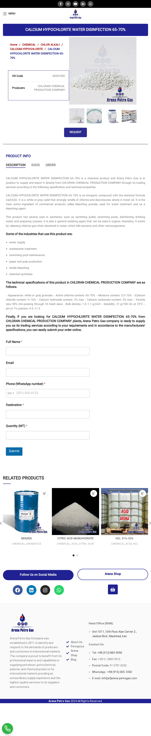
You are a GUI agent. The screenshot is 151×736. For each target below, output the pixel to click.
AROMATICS (33, 544)
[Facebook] (18, 590)
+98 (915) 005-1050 (119, 672)
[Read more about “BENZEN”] (44, 493)
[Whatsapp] (59, 590)
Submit (14, 451)
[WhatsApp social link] (90, 4)
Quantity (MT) (16, 426)
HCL (135, 544)
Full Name (14, 342)
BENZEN (26, 539)
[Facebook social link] (61, 4)
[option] (103, 71)
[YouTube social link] (75, 4)
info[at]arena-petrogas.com (119, 678)
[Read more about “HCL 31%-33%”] (142, 493)
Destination (15, 405)
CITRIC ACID (86, 544)
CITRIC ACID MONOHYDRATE (75, 539)
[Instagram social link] (68, 4)
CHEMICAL (29, 45)
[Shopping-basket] (113, 589)
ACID (74, 544)
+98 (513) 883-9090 (109, 652)
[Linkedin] (31, 590)
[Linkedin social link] (83, 4)
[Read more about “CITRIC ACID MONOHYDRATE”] (93, 493)
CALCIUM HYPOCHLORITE (27, 49)
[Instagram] (45, 590)
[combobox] (10, 393)
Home (14, 45)
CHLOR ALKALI (51, 45)
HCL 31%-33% (124, 539)
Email (10, 363)
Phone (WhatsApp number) (25, 384)
